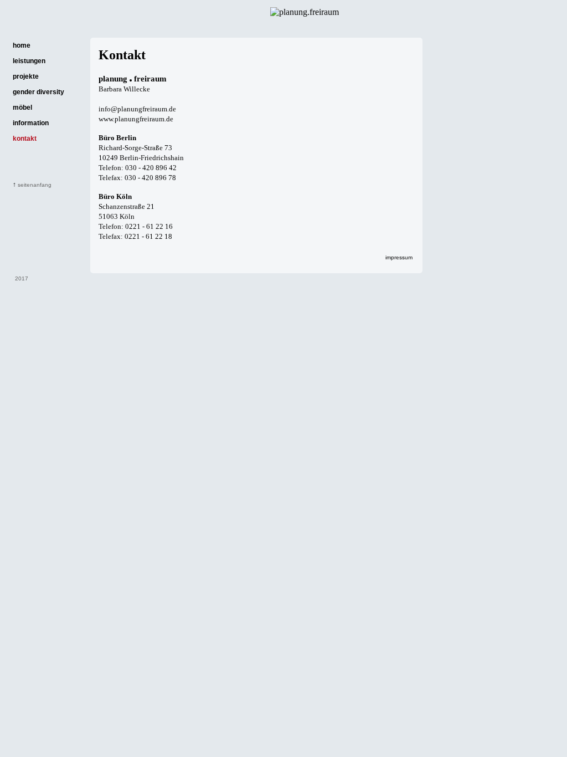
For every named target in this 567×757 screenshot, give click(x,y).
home (21, 45)
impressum (399, 257)
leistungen (29, 61)
